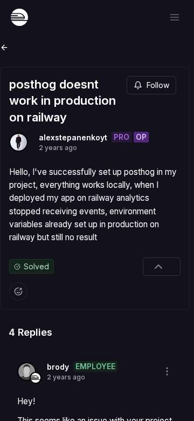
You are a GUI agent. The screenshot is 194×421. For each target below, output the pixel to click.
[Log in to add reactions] (18, 291)
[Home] (19, 17)
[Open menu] (174, 17)
